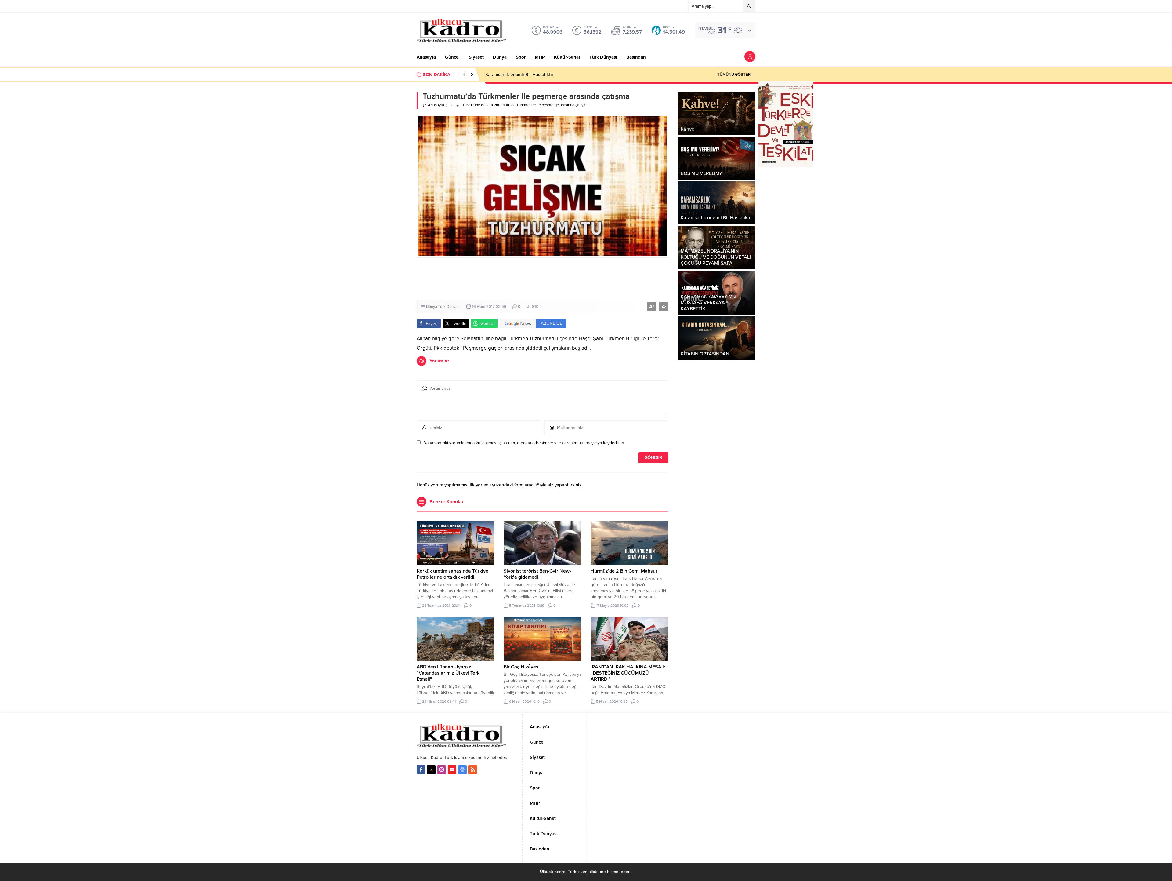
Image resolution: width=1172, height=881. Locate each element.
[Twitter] (431, 769)
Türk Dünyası (473, 105)
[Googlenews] (462, 769)
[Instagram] (441, 769)
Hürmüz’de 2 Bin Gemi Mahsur (624, 571)
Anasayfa (436, 105)
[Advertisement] (586, 279)
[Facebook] (421, 769)
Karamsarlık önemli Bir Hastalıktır (519, 74)
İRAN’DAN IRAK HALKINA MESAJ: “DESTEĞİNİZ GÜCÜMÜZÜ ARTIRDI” (628, 673)
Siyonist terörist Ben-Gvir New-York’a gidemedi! (537, 574)
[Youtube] (452, 769)
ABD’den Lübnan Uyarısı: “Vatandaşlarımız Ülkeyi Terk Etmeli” (448, 673)
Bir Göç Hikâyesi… (523, 667)
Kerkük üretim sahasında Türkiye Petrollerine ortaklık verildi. (452, 574)
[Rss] (472, 769)
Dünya (455, 105)
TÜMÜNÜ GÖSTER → (736, 74)
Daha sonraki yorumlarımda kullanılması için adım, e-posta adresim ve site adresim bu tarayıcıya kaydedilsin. (524, 443)
